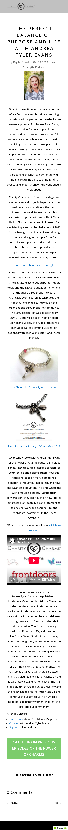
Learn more (16, 719)
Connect (14, 723)
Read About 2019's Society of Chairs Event (34, 387)
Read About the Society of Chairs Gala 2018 (34, 446)
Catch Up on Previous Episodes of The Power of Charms (34, 748)
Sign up (13, 727)
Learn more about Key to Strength (34, 265)
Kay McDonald (21, 62)
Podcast (40, 67)
